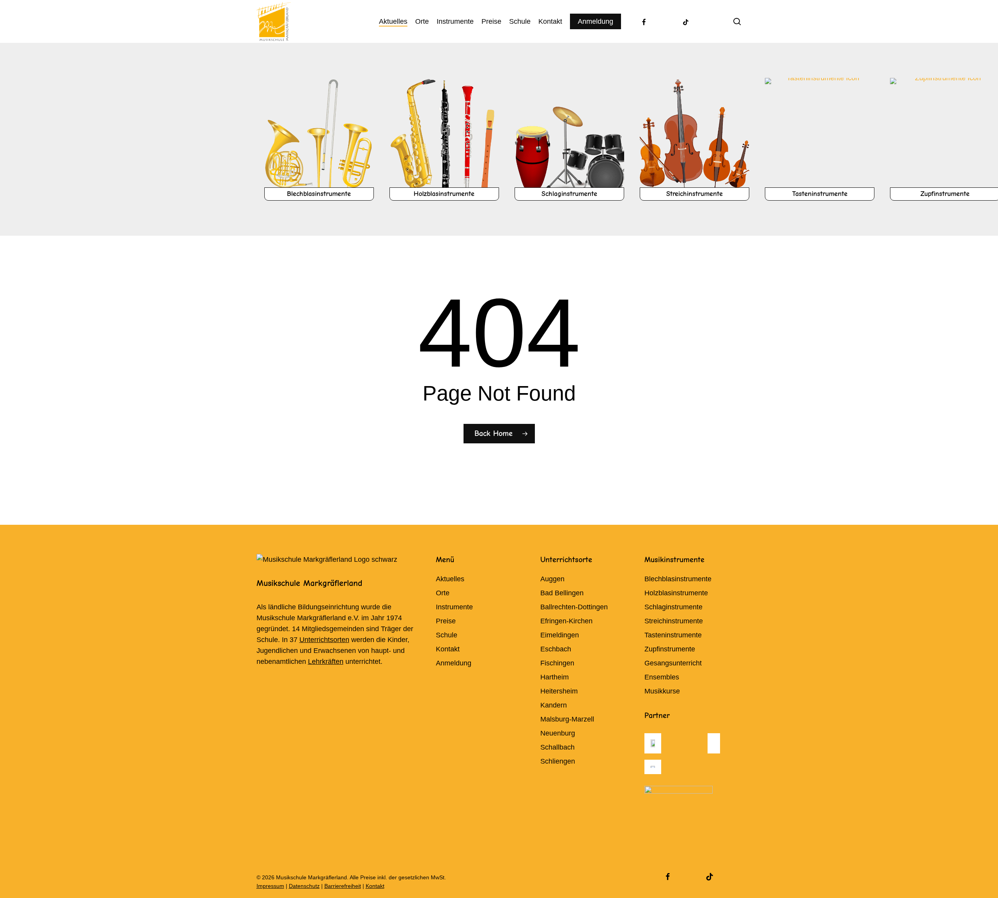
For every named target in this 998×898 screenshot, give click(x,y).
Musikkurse (662, 691)
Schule (446, 635)
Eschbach (555, 649)
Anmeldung (453, 663)
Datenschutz (304, 886)
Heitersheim (559, 691)
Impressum (270, 886)
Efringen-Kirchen (566, 621)
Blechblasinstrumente (677, 579)
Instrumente (454, 607)
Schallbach (557, 747)
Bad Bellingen (562, 593)
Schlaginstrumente (673, 607)
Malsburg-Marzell (567, 719)
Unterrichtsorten (324, 640)
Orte (442, 593)
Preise (446, 621)
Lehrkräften (325, 661)
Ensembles (661, 677)
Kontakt (448, 649)
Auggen (552, 579)
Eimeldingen (559, 635)
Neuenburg (557, 733)
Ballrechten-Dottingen (574, 607)
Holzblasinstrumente (676, 593)
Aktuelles (450, 579)
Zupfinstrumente (669, 649)
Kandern (553, 705)
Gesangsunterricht (673, 663)
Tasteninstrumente (673, 635)
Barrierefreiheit (342, 886)
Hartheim (554, 677)
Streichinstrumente (673, 621)
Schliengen (557, 761)
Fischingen (557, 663)
